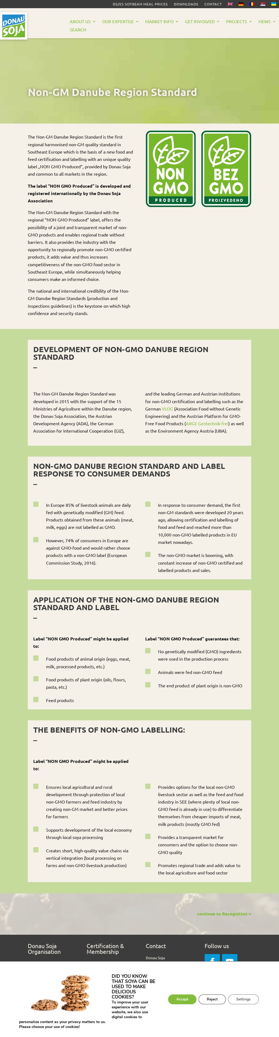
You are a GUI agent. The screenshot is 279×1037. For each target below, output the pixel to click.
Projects (236, 21)
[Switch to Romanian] (252, 5)
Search (78, 30)
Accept (182, 999)
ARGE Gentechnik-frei (207, 423)
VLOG (167, 408)
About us (80, 21)
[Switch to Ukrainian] (273, 5)
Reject (212, 999)
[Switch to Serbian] (262, 5)
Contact (213, 4)
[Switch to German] (241, 5)
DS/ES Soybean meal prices (140, 4)
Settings (243, 999)
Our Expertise (118, 21)
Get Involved (200, 21)
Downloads (186, 4)
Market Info (159, 21)
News (265, 21)
